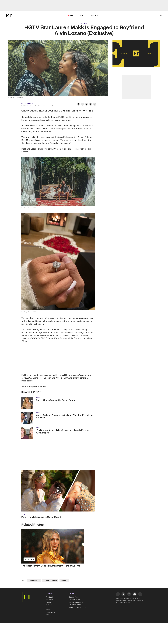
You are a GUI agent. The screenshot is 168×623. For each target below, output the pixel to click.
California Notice (75, 605)
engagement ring (84, 318)
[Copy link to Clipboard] (95, 104)
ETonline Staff (51, 612)
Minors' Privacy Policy (77, 607)
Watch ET (95, 15)
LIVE (71, 15)
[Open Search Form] (161, 16)
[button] (58, 490)
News (84, 23)
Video (82, 15)
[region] (136, 53)
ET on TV (49, 607)
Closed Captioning (76, 602)
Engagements (34, 580)
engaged (85, 117)
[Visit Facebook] (118, 594)
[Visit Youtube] (134, 594)
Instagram (49, 600)
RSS (47, 615)
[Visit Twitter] (123, 594)
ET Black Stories (50, 580)
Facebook (49, 597)
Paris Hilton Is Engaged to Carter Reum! (41, 517)
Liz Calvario (28, 103)
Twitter (48, 602)
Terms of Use (74, 597)
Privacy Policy (74, 600)
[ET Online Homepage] (9, 15)
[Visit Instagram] (129, 594)
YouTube (49, 605)
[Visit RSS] (140, 594)
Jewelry (64, 580)
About (48, 610)
